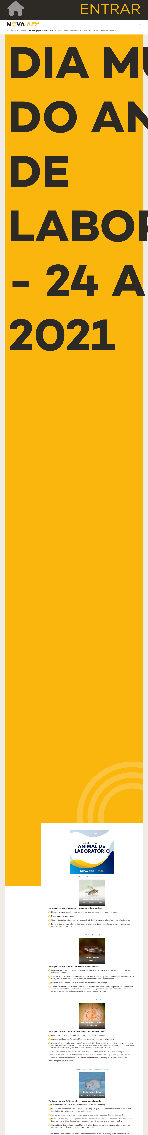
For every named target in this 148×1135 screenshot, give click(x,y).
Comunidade (61, 31)
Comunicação (107, 31)
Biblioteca (74, 31)
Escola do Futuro (90, 31)
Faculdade (12, 31)
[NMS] (23, 24)
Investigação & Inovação (40, 31)
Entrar (110, 10)
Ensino (23, 31)
